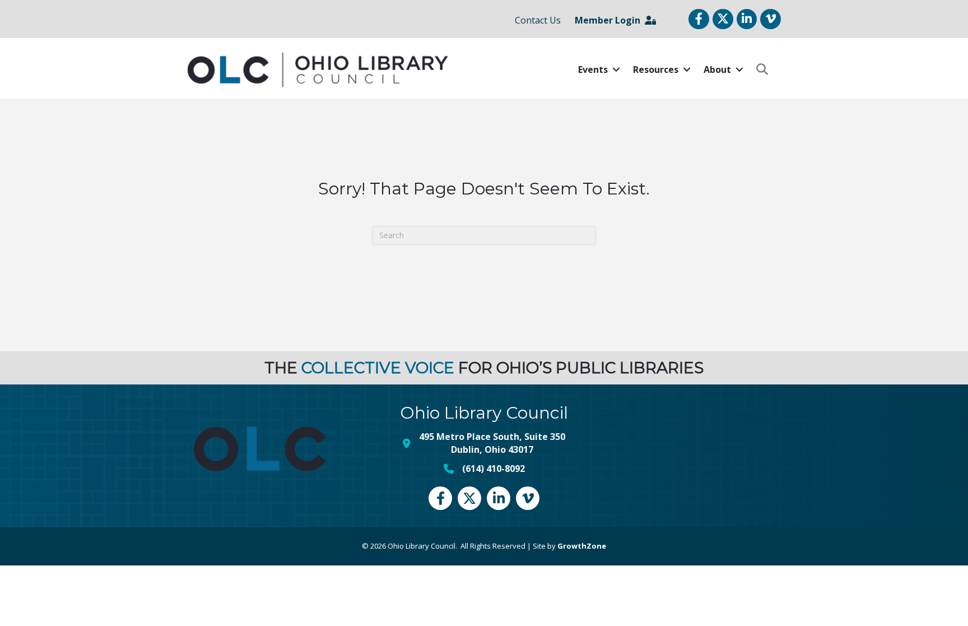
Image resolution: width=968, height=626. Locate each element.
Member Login (610, 20)
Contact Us (538, 20)
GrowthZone (581, 546)
